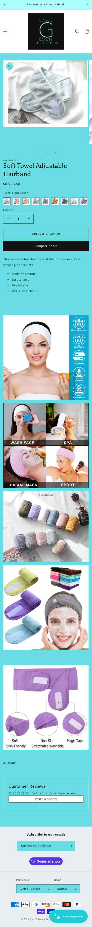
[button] (5, 31)
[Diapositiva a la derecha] (55, 152)
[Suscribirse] (70, 846)
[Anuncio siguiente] (87, 4)
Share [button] (12, 763)
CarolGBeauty (37, 919)
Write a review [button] (46, 799)
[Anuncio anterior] (4, 4)
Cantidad (8, 210)
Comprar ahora (46, 246)
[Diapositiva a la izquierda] (36, 152)
